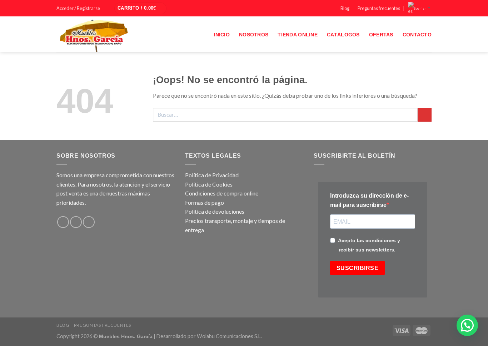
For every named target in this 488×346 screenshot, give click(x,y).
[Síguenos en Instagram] (316, 8)
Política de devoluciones (214, 211)
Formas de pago (204, 202)
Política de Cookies (209, 184)
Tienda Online (298, 34)
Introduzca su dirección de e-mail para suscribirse (369, 200)
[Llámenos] (330, 8)
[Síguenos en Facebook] (310, 8)
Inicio (222, 34)
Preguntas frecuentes (379, 8)
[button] (467, 325)
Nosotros (253, 34)
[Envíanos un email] (323, 8)
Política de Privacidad (212, 175)
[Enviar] (425, 115)
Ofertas (381, 34)
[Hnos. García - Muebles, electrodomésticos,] (110, 34)
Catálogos (343, 34)
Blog (344, 8)
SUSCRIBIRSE (357, 268)
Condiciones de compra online (221, 193)
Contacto (417, 34)
